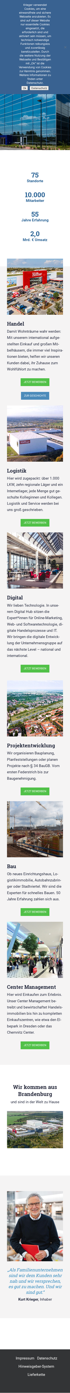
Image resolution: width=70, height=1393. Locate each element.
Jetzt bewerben (35, 382)
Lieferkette (36, 1374)
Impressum (25, 1358)
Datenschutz (47, 1358)
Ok (24, 88)
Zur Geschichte (35, 395)
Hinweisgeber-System (36, 1366)
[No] (65, 47)
